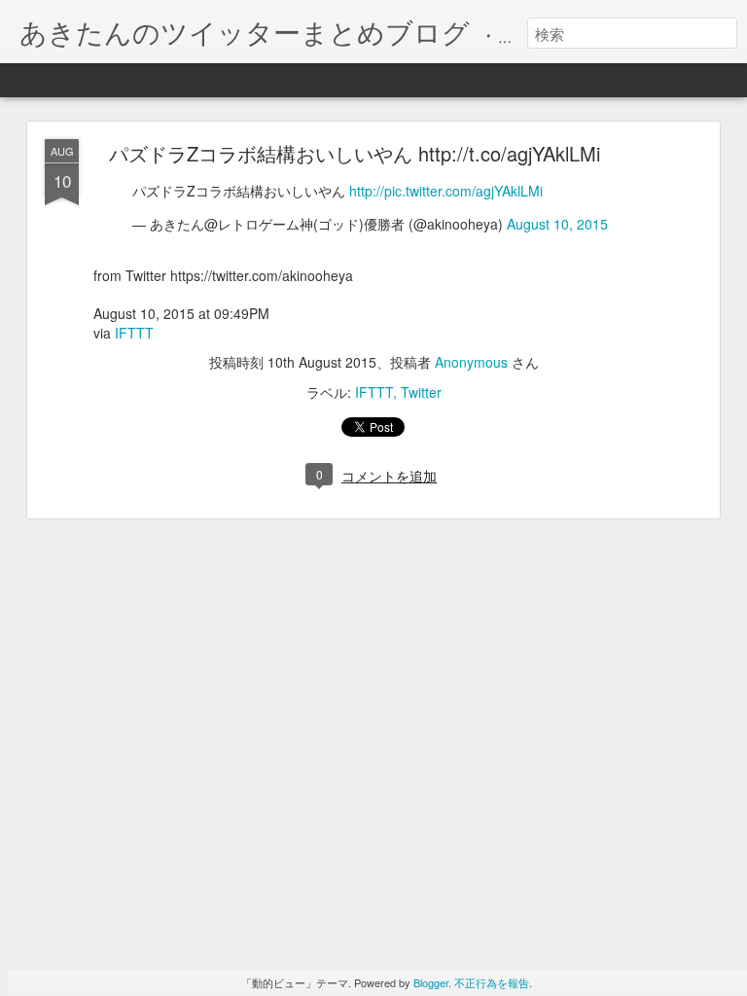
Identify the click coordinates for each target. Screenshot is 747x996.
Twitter (421, 392)
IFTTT (134, 332)
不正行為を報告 (491, 982)
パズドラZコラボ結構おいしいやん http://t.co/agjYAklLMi (354, 153)
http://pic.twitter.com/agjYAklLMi (446, 190)
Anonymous (471, 362)
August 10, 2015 (557, 223)
